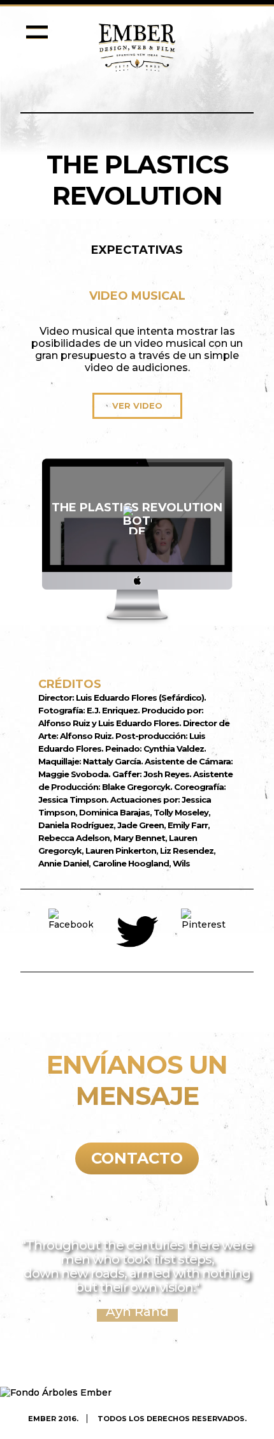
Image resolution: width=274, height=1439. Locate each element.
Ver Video (137, 405)
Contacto (137, 1158)
